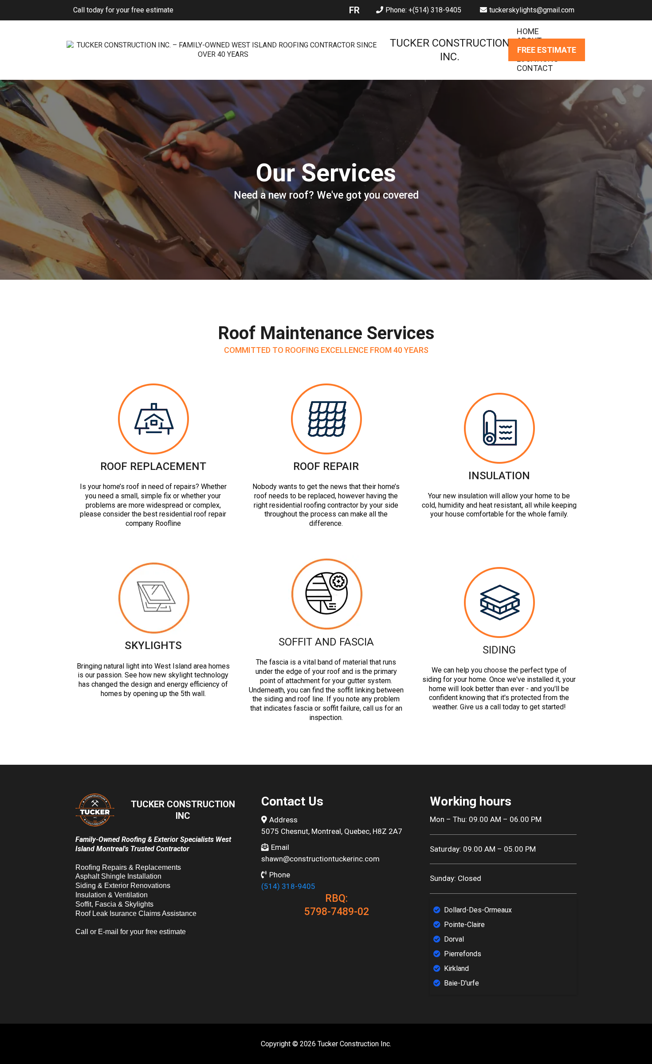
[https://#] (153, 418)
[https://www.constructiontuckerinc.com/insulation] (499, 428)
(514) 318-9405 (288, 886)
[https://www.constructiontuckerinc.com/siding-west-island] (499, 602)
